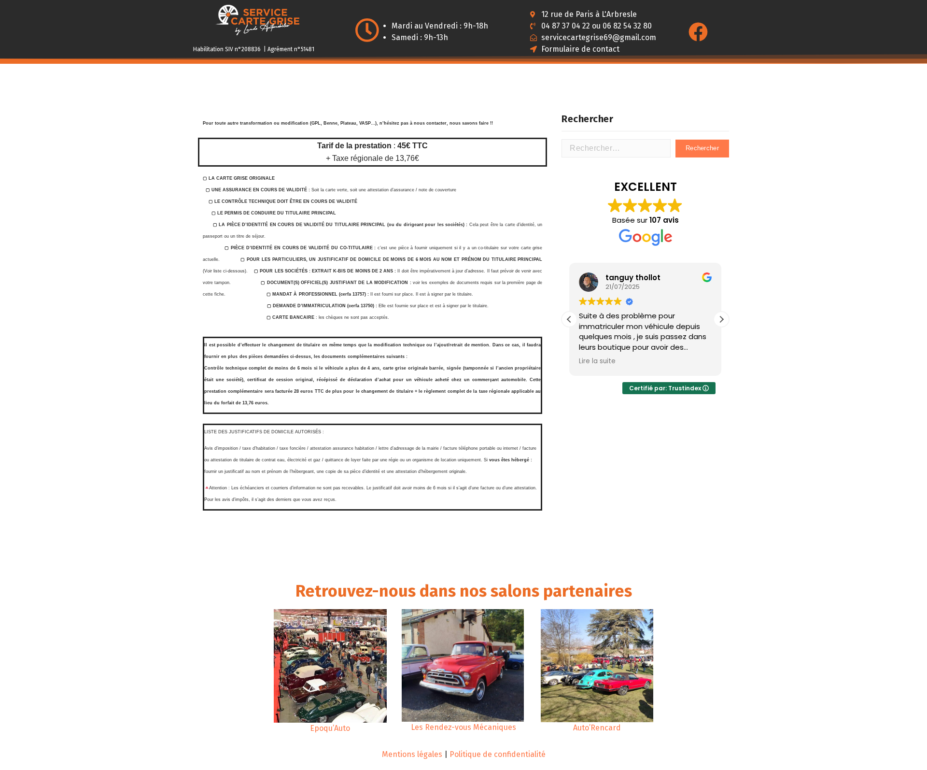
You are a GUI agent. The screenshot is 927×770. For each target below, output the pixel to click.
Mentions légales (412, 754)
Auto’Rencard (597, 727)
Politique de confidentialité (497, 754)
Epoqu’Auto (330, 728)
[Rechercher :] (616, 148)
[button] (721, 319)
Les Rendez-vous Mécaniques (463, 727)
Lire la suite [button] (597, 361)
